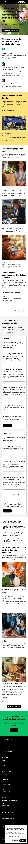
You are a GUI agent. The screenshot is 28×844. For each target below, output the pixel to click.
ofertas (9, 230)
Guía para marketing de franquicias (12, 683)
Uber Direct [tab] (17, 292)
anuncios (4, 230)
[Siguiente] (23, 311)
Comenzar (7, 425)
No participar (15, 840)
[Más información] (14, 574)
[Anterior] (19, 311)
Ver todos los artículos (14, 706)
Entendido (22, 840)
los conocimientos (11, 228)
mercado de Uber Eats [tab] (8, 292)
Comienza (21, 2)
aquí (20, 836)
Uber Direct (4, 195)
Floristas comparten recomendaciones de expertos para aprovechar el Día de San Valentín (14, 591)
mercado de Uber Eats (15, 195)
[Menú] (26, 2)
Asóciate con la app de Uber (10, 30)
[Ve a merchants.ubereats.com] (5, 2)
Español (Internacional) (8, 818)
